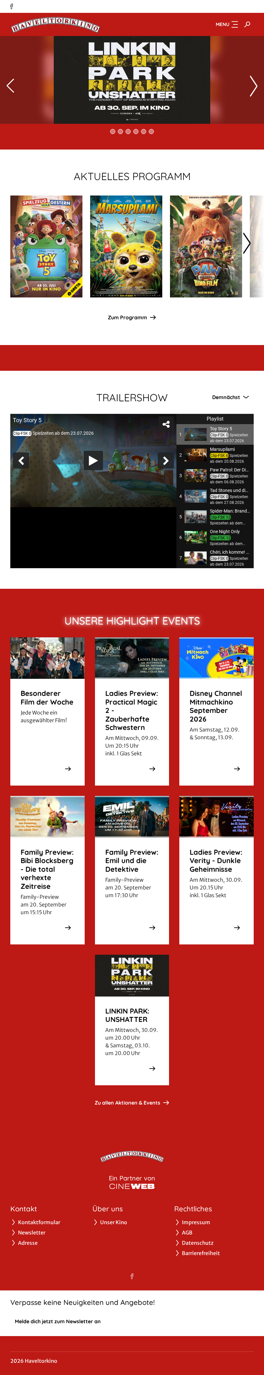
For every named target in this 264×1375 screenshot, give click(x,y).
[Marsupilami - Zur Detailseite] (126, 246)
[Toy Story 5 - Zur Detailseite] (46, 246)
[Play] (93, 460)
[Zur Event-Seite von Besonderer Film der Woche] (67, 768)
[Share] (166, 424)
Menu (223, 24)
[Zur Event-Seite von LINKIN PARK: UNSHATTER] (152, 1068)
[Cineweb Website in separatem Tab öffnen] (132, 1186)
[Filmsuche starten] (247, 24)
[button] (215, 434)
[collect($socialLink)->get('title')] (11, 6)
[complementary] (93, 460)
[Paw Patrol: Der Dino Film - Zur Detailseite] (206, 246)
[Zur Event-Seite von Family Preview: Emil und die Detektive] (152, 927)
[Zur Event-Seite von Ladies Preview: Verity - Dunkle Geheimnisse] (237, 927)
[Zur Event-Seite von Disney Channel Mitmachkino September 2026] (237, 768)
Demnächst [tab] (226, 397)
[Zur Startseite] (55, 24)
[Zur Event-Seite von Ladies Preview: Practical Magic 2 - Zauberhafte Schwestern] (152, 768)
